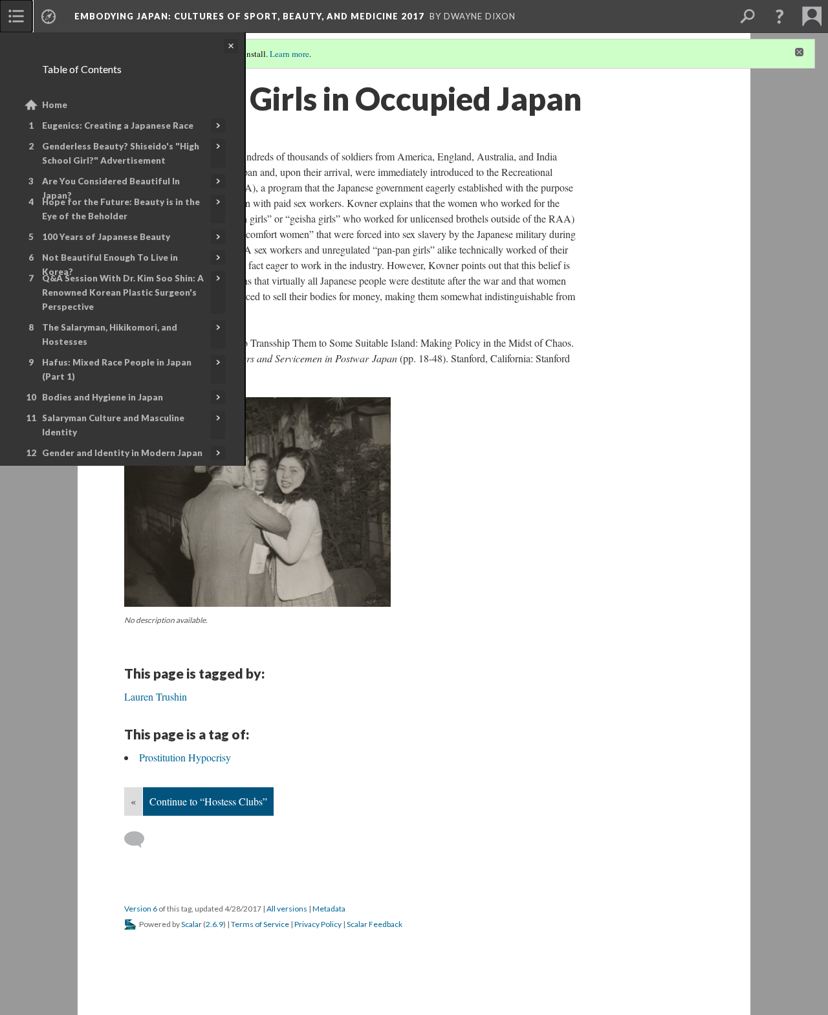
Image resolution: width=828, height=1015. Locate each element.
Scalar (191, 924)
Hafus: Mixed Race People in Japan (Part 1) (116, 369)
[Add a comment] (140, 839)
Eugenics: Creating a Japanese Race (117, 125)
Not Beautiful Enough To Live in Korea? (110, 264)
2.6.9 (214, 924)
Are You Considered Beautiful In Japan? (111, 188)
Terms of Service (260, 924)
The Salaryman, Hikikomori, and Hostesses (109, 334)
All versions (287, 908)
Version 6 (140, 908)
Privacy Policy (318, 924)
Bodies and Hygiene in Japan (102, 397)
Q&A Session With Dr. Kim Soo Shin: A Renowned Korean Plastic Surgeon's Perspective (123, 292)
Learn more (289, 54)
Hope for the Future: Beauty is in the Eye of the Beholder (121, 209)
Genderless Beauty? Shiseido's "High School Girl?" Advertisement (120, 153)
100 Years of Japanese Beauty (106, 237)
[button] (779, 16)
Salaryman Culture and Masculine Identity (113, 425)
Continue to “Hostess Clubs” (208, 801)
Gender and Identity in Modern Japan (122, 453)
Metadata (328, 908)
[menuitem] (16, 16)
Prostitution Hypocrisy (185, 757)
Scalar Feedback (374, 924)
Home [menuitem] (54, 105)
